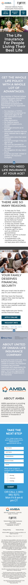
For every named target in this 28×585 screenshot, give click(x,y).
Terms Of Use (20, 529)
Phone (7, 464)
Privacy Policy (7, 529)
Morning (12, 475)
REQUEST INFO (11, 323)
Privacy (14, 581)
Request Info (15, 12)
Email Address (9, 456)
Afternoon (12, 478)
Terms (19, 581)
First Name (9, 448)
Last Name (9, 452)
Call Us (23, 12)
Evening (12, 481)
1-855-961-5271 (15, 327)
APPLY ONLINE (5, 12)
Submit (10, 487)
